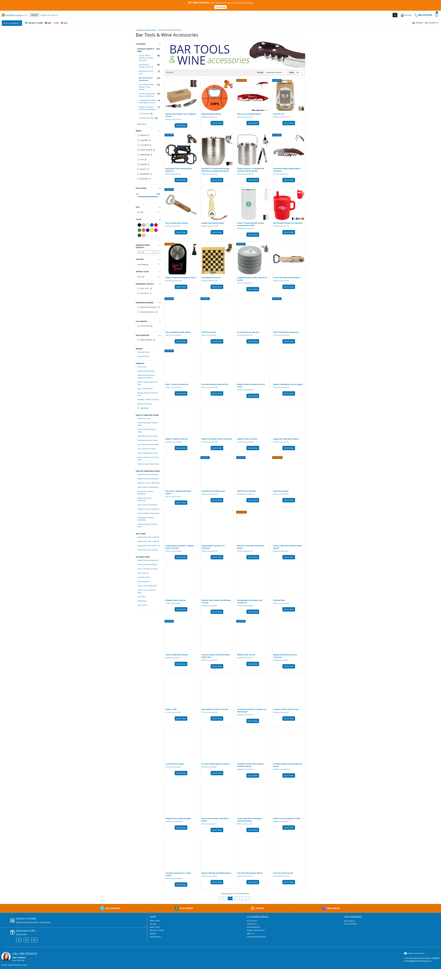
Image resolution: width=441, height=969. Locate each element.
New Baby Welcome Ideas (147, 436)
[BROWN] (139, 235)
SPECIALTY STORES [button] (35, 23)
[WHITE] (147, 225)
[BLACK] (139, 225)
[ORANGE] (143, 230)
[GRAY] (143, 225)
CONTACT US (252, 924)
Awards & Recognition (146, 371)
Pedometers (142, 601)
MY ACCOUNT (252, 921)
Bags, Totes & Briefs (145, 388)
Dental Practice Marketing (148, 474)
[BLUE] (152, 225)
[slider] (137, 196)
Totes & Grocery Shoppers (147, 564)
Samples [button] (419, 22)
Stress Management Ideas (148, 453)
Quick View (181, 125)
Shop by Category (11, 23)
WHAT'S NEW (155, 921)
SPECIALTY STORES (157, 930)
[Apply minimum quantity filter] (155, 252)
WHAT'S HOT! (155, 927)
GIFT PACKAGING (350, 924)
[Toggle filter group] (160, 44)
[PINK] (156, 230)
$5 (19, 940)
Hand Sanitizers (144, 581)
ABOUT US (251, 933)
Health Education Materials (148, 560)
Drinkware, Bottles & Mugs (146, 30)
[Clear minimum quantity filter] (158, 252)
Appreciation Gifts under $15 (149, 545)
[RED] (156, 225)
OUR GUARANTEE (253, 927)
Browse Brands (143, 356)
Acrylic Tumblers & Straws (148, 569)
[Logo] (14, 15)
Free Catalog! (220, 7)
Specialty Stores (144, 352)
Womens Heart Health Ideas (148, 464)
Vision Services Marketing (147, 505)
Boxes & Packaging (145, 404)
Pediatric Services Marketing (149, 483)
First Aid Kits (142, 605)
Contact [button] (433, 22)
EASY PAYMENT (186, 908)
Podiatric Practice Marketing (148, 509)
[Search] (395, 15)
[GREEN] (139, 230)
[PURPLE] (147, 230)
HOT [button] (57, 23)
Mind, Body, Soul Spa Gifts (148, 550)
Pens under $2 (143, 573)
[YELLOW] (152, 230)
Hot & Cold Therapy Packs (147, 586)
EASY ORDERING (112, 908)
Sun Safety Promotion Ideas (148, 444)
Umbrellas (142, 597)
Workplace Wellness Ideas (148, 440)
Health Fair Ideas (144, 418)
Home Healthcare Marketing (148, 513)
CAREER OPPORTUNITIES (256, 937)
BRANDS (153, 933)
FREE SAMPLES (333, 908)
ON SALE (153, 924)
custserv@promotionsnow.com (417, 961)
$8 (26, 940)
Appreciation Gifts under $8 (148, 541)
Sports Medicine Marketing (148, 487)
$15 (34, 940)
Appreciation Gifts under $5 (148, 537)
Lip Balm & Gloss (144, 577)
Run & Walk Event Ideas (147, 449)
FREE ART (260, 908)
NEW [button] (49, 23)
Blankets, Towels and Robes (148, 399)
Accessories (142, 367)
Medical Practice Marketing (148, 479)
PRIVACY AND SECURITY (256, 930)
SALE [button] (65, 23)
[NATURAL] (143, 235)
